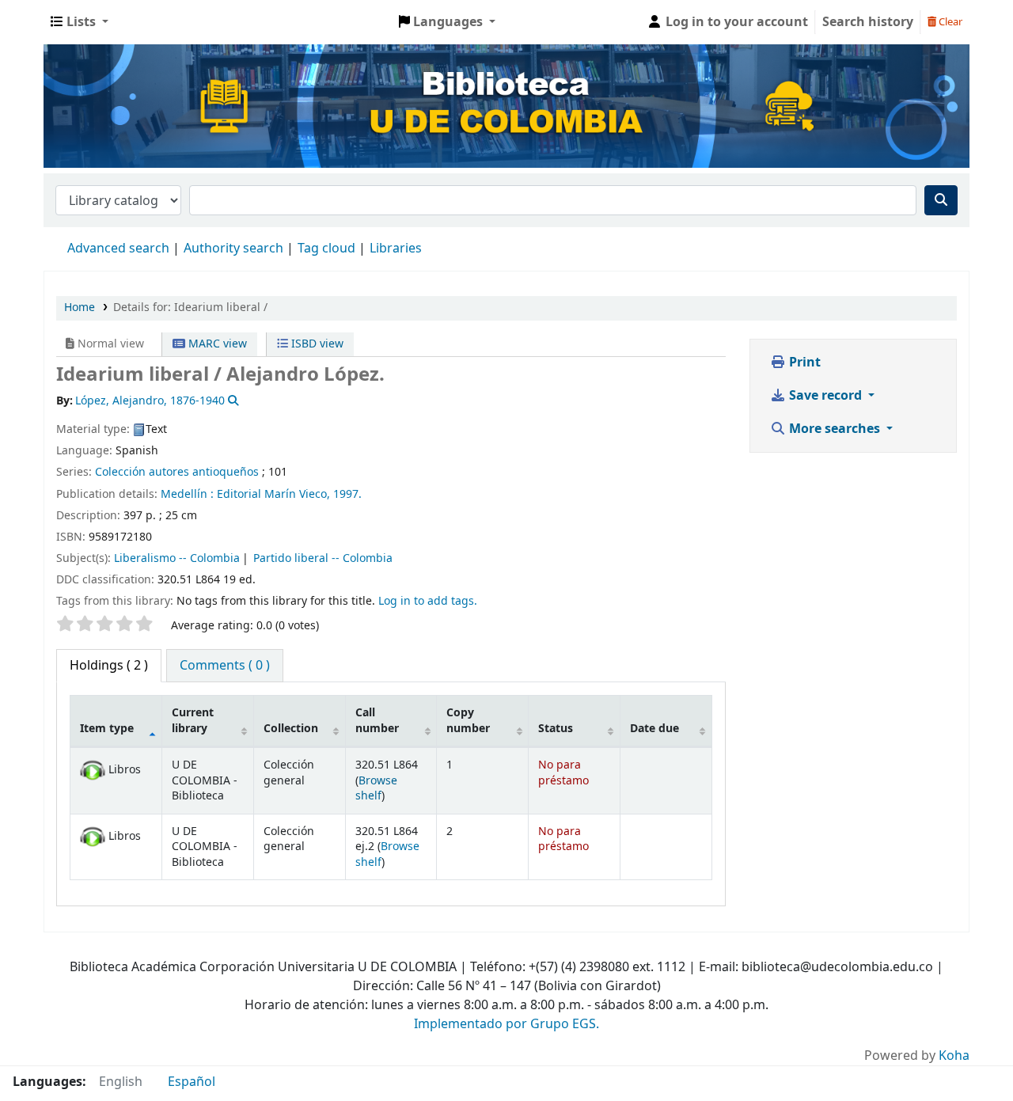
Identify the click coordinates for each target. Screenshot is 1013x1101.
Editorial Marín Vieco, (275, 494)
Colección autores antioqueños (177, 472)
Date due (654, 728)
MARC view (216, 344)
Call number (377, 720)
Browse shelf (376, 788)
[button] (79, 22)
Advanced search (118, 248)
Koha (954, 1055)
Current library (193, 720)
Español (191, 1082)
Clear (949, 21)
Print (803, 362)
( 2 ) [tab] (109, 665)
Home (79, 307)
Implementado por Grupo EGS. (506, 1024)
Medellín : (189, 494)
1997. (347, 494)
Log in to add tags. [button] (427, 601)
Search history (867, 22)
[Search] (941, 200)
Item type (107, 728)
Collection (291, 728)
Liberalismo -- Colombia (177, 558)
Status (555, 728)
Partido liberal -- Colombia (323, 558)
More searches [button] (834, 429)
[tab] (224, 665)
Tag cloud (326, 248)
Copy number (468, 720)
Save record (825, 395)
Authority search (233, 248)
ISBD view (315, 344)
